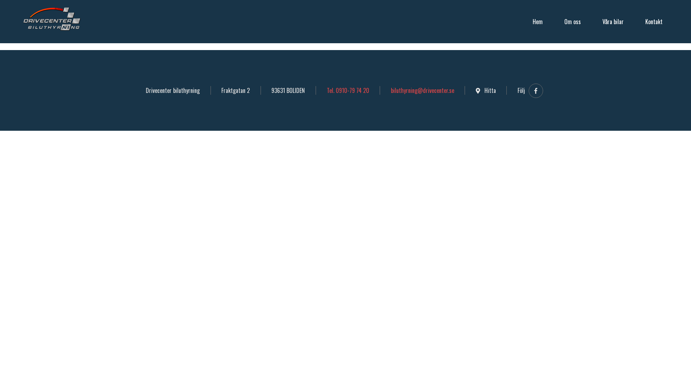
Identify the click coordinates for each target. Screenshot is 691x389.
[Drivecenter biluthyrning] (52, 19)
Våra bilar (613, 21)
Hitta (489, 90)
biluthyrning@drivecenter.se (422, 90)
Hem (538, 21)
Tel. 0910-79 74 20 (348, 90)
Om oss (572, 21)
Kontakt (654, 21)
